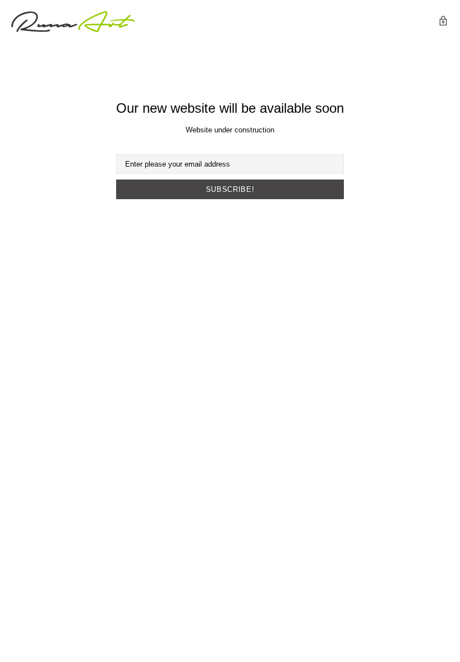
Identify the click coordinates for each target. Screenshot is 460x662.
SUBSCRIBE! (230, 189)
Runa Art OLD (73, 21)
